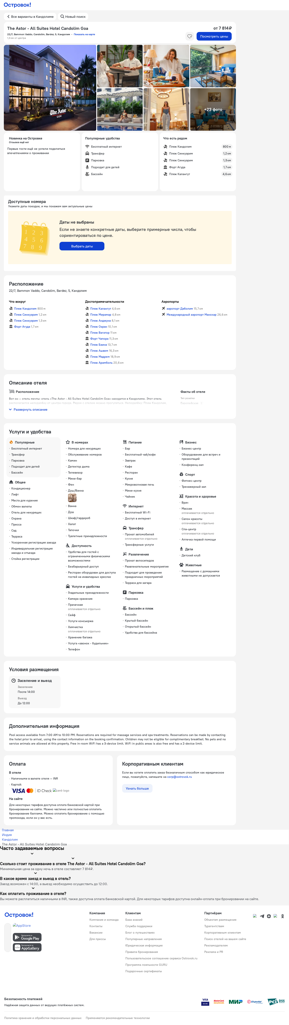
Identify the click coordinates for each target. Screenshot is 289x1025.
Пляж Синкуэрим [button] (26, 314)
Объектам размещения (220, 920)
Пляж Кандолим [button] (25, 308)
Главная (8, 830)
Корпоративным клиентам (222, 932)
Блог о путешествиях (140, 932)
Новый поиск (75, 16)
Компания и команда (104, 920)
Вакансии (95, 932)
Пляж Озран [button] (98, 327)
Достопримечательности (104, 301)
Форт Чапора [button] (99, 339)
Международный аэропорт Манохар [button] (191, 314)
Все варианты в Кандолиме (32, 16)
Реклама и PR (213, 952)
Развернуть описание (30, 409)
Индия (7, 835)
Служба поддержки (138, 926)
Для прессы (97, 939)
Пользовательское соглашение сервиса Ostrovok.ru (161, 958)
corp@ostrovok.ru (179, 777)
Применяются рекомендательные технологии (118, 1018)
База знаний (133, 920)
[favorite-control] (189, 36)
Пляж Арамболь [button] (101, 363)
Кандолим (10, 839)
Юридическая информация (144, 945)
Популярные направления (143, 939)
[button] (50, 88)
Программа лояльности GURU (146, 965)
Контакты (95, 926)
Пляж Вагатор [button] (100, 333)
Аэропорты (170, 301)
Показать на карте (84, 34)
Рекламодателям (216, 945)
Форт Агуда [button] (22, 327)
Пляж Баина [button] (98, 345)
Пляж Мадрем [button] (100, 357)
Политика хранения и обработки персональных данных (43, 1018)
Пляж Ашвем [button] (99, 351)
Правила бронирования (141, 952)
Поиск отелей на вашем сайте (225, 939)
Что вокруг (17, 301)
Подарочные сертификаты (143, 971)
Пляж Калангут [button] (100, 308)
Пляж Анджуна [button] (100, 320)
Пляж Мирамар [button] (100, 314)
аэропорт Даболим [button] (180, 308)
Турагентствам (214, 926)
